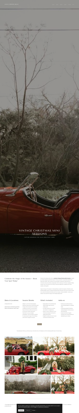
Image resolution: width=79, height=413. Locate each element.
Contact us (53, 4)
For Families (69, 4)
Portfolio (57, 4)
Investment (65, 4)
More (73, 4)
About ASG (61, 4)
